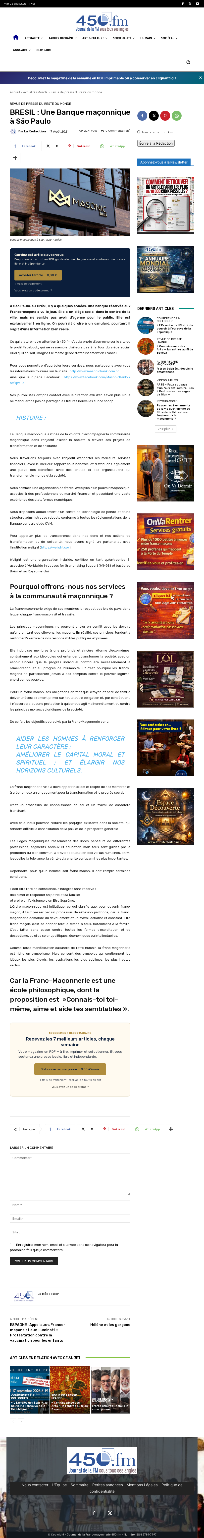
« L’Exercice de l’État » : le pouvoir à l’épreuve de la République (29, 1406)
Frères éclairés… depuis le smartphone (110, 1407)
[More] (15, 158)
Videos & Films (167, 380)
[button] (188, 62)
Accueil (15, 92)
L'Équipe (59, 1485)
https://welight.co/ (55, 547)
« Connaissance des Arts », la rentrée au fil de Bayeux (69, 1406)
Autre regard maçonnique (102, 1400)
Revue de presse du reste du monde (76, 92)
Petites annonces (107, 1485)
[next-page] (21, 1422)
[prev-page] (13, 1422)
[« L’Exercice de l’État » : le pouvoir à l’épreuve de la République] (30, 1390)
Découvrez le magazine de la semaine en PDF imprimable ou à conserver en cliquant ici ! (102, 78)
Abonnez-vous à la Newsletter (164, 162)
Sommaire (80, 1485)
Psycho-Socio (167, 401)
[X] (190, 4)
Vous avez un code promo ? (33, 290)
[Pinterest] (165, 116)
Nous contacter (35, 1485)
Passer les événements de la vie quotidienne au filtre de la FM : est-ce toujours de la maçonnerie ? (174, 412)
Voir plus (164, 429)
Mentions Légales (142, 1485)
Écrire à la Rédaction (156, 143)
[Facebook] (183, 4)
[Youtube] (197, 4)
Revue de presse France (64, 1397)
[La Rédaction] (14, 131)
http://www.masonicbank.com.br (94, 371)
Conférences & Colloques (22, 1397)
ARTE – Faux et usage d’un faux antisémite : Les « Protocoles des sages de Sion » (175, 389)
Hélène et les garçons (110, 1324)
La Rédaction (35, 131)
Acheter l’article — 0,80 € (38, 275)
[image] (165, 205)
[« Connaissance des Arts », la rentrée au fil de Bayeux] (70, 1390)
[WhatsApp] (177, 116)
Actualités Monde (35, 92)
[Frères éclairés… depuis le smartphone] (110, 1390)
